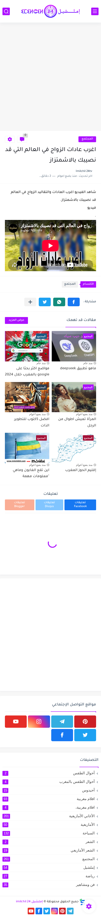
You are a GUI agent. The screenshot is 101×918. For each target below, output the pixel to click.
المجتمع (87, 139)
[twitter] (85, 735)
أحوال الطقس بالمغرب (50, 781)
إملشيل (49, 867)
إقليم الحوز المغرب (80, 470)
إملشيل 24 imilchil (29, 902)
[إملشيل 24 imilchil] (50, 11)
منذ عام (87, 363)
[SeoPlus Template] (82, 902)
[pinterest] (85, 721)
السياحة (49, 833)
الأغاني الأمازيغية (49, 816)
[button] (74, 302)
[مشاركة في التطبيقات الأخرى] (30, 302)
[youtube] (16, 721)
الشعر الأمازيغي (49, 850)
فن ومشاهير (49, 884)
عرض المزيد (16, 320)
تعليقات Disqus (49, 504)
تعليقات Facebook (80, 504)
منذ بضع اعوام (84, 414)
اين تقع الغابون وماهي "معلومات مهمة (31, 474)
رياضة (49, 876)
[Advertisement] (50, 77)
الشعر (50, 842)
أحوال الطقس (50, 773)
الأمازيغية (49, 824)
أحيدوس (49, 790)
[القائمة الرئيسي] (95, 11)
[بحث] (6, 11)
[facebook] (62, 735)
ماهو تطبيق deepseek (78, 369)
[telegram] (62, 721)
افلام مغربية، (50, 807)
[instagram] (39, 721)
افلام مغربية (49, 799)
